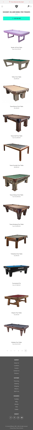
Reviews (16, 373)
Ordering (16, 383)
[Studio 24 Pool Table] (16, 34)
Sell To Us (16, 391)
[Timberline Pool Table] (16, 240)
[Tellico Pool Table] (16, 63)
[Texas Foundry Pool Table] (16, 152)
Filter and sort (17, 18)
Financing (16, 381)
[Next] (30, 2)
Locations (16, 365)
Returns (16, 388)
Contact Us (16, 370)
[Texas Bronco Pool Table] (16, 93)
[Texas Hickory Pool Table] (16, 181)
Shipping (16, 386)
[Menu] (2, 6)
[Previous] (3, 2)
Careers (16, 368)
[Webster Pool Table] (16, 329)
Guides (16, 409)
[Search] (31, 6)
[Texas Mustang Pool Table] (16, 211)
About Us (16, 363)
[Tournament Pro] (16, 270)
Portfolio (16, 399)
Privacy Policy (13, 428)
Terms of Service (19, 428)
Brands (16, 404)
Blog (16, 401)
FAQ (16, 407)
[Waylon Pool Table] (16, 299)
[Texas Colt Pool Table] (16, 122)
